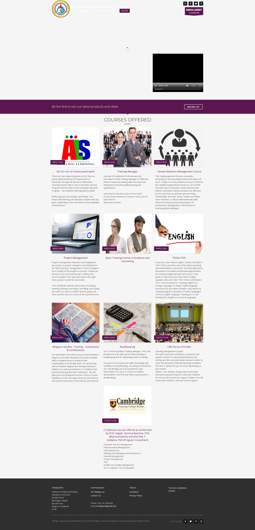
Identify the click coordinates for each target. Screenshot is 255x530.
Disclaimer (134, 491)
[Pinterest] (201, 4)
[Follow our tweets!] (191, 521)
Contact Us (96, 495)
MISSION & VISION (160, 4)
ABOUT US (147, 4)
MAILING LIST (193, 107)
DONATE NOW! (53, 65)
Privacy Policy (135, 495)
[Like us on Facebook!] (185, 521)
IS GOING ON (194, 11)
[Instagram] (185, 4)
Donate (171, 490)
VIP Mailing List (98, 491)
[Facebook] (191, 4)
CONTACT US (174, 4)
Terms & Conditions (177, 488)
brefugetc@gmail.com (106, 506)
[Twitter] (196, 4)
